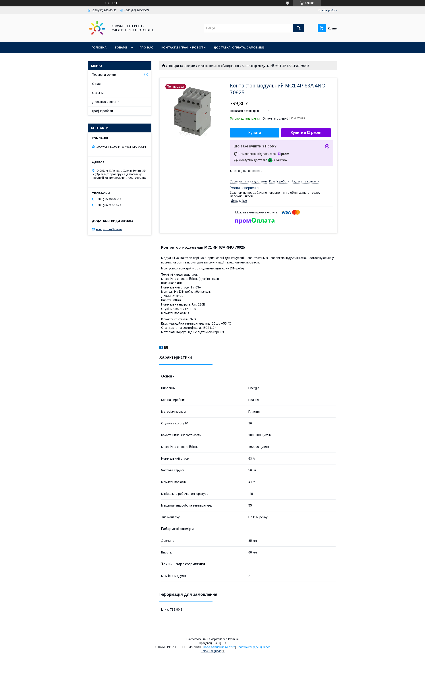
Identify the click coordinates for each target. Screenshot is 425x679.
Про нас (146, 47)
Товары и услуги (104, 74)
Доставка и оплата (106, 102)
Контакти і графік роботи (183, 47)
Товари (120, 47)
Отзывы (98, 93)
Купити (254, 133)
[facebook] (161, 348)
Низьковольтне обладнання (218, 66)
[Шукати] (298, 28)
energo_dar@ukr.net (109, 229)
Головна (99, 47)
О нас (96, 83)
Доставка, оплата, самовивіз (239, 47)
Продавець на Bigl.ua (212, 643)
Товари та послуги (181, 66)
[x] (166, 348)
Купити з (298, 133)
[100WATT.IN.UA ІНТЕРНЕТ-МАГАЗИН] (97, 36)
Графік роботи (102, 111)
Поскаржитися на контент (219, 647)
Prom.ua (233, 639)
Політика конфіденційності (253, 647)
